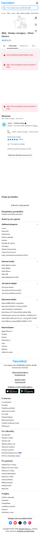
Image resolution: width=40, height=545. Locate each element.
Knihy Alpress (6, 271)
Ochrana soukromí (8, 450)
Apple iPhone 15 (7, 331)
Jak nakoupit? (6, 435)
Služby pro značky (7, 477)
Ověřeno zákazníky (8, 497)
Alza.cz (35, 126)
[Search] (4, 45)
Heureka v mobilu (7, 438)
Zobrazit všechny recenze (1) (20, 155)
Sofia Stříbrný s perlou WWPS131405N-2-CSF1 (17, 321)
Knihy (13, 13)
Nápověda (5, 489)
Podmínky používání (8, 408)
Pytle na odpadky (7, 237)
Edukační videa (6, 486)
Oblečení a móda (7, 352)
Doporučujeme (8, 327)
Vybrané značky (8, 261)
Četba (8, 13)
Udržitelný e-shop (8, 512)
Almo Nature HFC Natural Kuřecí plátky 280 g (16, 312)
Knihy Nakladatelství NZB (10, 277)
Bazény (4, 337)
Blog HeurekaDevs (8, 420)
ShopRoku (5, 500)
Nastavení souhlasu (8, 447)
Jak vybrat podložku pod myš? (11, 293)
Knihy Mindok (6, 268)
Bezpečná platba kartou (9, 453)
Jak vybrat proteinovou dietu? (11, 290)
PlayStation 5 (6, 340)
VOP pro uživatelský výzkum (11, 456)
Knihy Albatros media (9, 265)
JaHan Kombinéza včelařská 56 (12, 309)
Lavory (4, 228)
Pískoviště (5, 231)
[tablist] (20, 46)
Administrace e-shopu (9, 465)
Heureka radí (6, 441)
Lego (3, 343)
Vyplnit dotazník (20, 382)
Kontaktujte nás (20, 375)
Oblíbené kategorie (9, 224)
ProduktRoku (6, 503)
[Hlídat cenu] (36, 24)
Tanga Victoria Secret (9, 252)
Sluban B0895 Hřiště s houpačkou (13, 303)
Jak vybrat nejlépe (9, 283)
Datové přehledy (7, 480)
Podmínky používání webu (25, 531)
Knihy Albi (5, 274)
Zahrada (4, 346)
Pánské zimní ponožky (9, 249)
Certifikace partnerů (8, 506)
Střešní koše (6, 234)
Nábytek (4, 349)
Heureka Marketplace (9, 474)
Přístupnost (6, 426)
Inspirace (5, 509)
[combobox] (20, 8)
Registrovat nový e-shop (10, 468)
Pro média (5, 414)
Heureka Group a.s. (25, 529)
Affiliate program (7, 483)
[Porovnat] (36, 18)
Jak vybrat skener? (8, 287)
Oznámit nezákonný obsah (10, 423)
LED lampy (5, 246)
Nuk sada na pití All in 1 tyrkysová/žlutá (14, 306)
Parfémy (4, 334)
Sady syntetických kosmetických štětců (15, 255)
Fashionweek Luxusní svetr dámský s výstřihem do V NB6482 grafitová (20, 315)
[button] (12, 46)
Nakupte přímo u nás (8, 444)
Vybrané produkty (9, 299)
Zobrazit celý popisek (20, 205)
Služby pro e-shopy (8, 471)
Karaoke (4, 240)
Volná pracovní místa (8, 411)
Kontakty (5, 405)
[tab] (12, 46)
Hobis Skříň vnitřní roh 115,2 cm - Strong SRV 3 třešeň (19, 318)
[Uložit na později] (36, 31)
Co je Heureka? (7, 402)
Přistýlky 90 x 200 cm (8, 243)
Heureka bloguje (7, 417)
